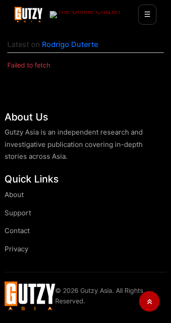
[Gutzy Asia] (28, 14)
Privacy (16, 249)
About (14, 194)
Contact (17, 230)
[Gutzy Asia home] (30, 295)
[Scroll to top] (149, 301)
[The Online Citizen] (85, 14)
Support (18, 212)
